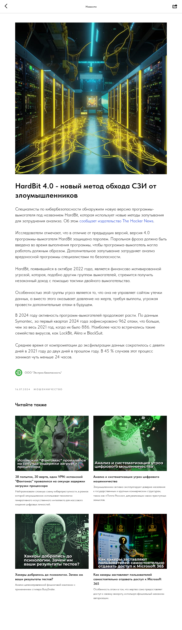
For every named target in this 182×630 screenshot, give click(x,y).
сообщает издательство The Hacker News (116, 220)
